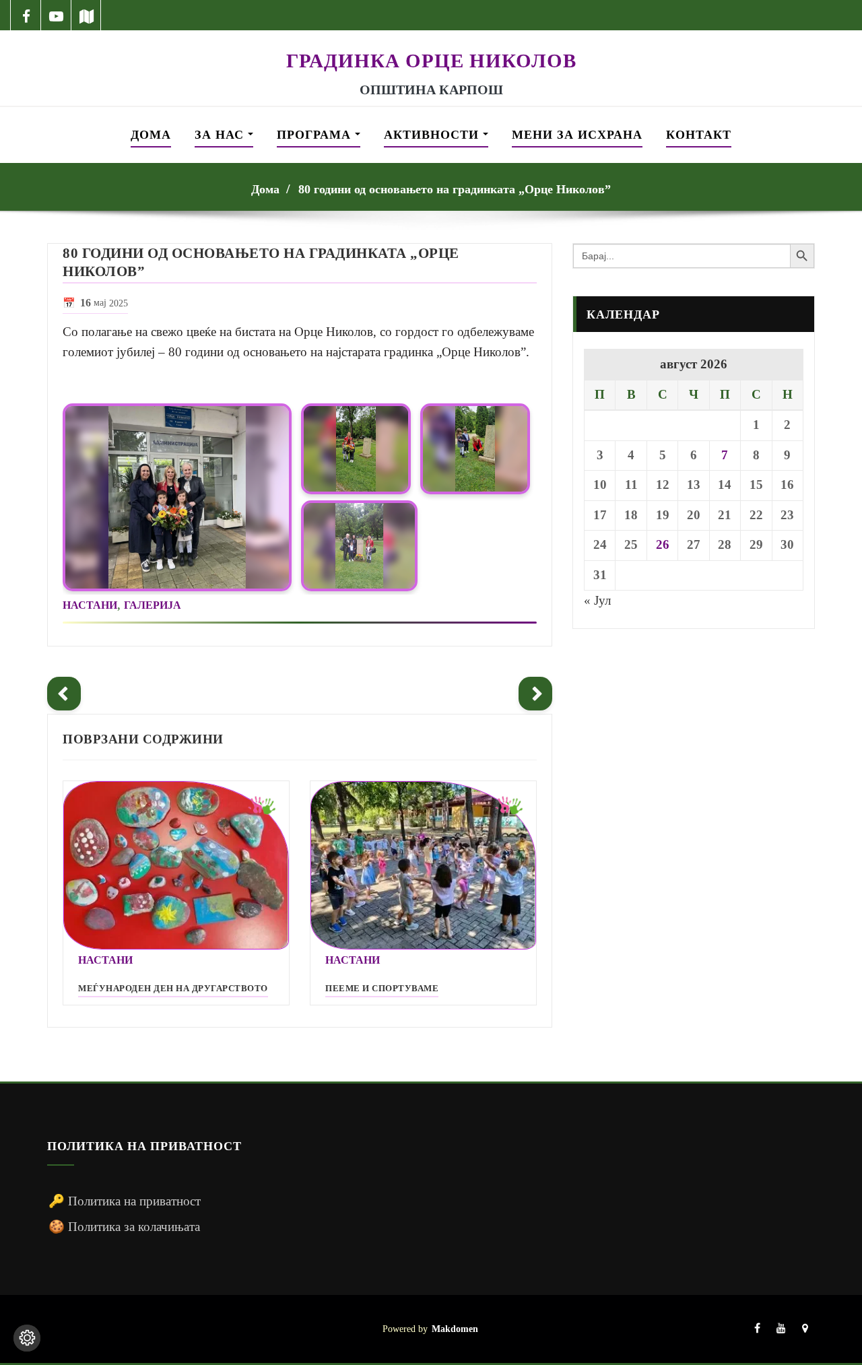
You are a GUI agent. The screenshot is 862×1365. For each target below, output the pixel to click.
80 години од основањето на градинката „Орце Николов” (454, 189)
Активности (433, 134)
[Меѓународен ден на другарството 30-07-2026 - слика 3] (176, 865)
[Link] (177, 497)
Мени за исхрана (577, 134)
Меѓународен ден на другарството (173, 988)
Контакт (698, 134)
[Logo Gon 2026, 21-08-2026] (431, 39)
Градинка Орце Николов (431, 60)
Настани (90, 605)
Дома (151, 134)
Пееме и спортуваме (381, 988)
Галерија (152, 605)
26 (662, 544)
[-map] (86, 15)
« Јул (597, 600)
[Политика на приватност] (26, 1338)
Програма (316, 134)
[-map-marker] (805, 1329)
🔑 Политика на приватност (124, 1201)
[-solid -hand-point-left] (64, 693)
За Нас (221, 134)
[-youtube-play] (56, 15)
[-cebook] (26, 15)
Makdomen (455, 1328)
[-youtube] (781, 1329)
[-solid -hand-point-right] (535, 693)
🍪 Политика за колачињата (124, 1227)
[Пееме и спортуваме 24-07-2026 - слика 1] (423, 865)
